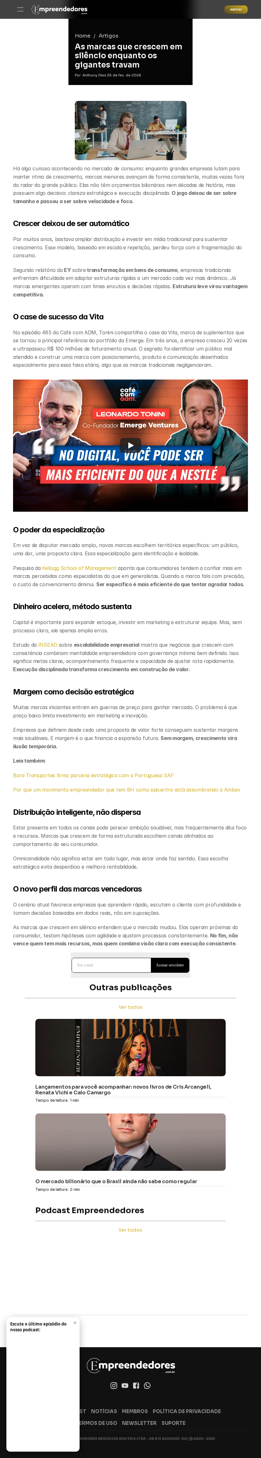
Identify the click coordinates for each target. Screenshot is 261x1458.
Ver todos (131, 1007)
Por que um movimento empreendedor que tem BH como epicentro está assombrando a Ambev (126, 789)
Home (82, 35)
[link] (59, 9)
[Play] (130, 445)
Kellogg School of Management (79, 568)
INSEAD (48, 645)
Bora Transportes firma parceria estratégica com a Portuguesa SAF (93, 775)
